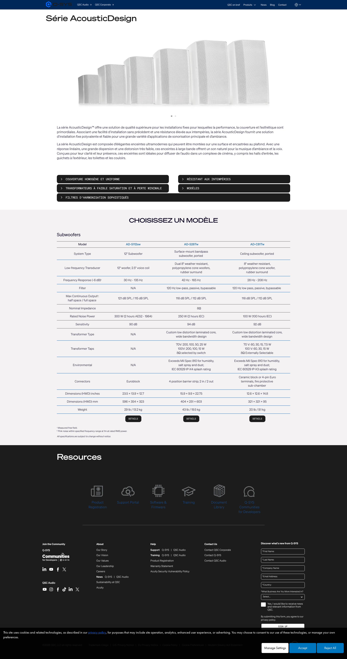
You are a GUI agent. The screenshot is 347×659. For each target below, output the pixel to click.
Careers (100, 571)
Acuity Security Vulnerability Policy (169, 571)
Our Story (101, 550)
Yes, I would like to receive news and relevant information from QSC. (285, 607)
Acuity (100, 588)
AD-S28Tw (191, 244)
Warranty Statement (161, 566)
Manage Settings (275, 648)
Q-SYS (46, 550)
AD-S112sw (133, 244)
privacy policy (268, 619)
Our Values (102, 561)
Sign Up (282, 626)
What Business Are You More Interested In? (282, 591)
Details (133, 418)
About (99, 544)
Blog (272, 4)
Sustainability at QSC (108, 582)
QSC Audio (48, 584)
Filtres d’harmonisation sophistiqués (97, 197)
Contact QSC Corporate (217, 550)
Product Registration (162, 561)
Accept (302, 648)
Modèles (193, 188)
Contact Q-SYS (212, 555)
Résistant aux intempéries (209, 179)
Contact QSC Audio (215, 561)
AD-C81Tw (257, 244)
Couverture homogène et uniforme (93, 179)
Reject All (330, 648)
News (263, 4)
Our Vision (102, 555)
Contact (282, 4)
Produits (247, 4)
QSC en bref (234, 4)
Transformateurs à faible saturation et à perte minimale (114, 188)
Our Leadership (105, 566)
